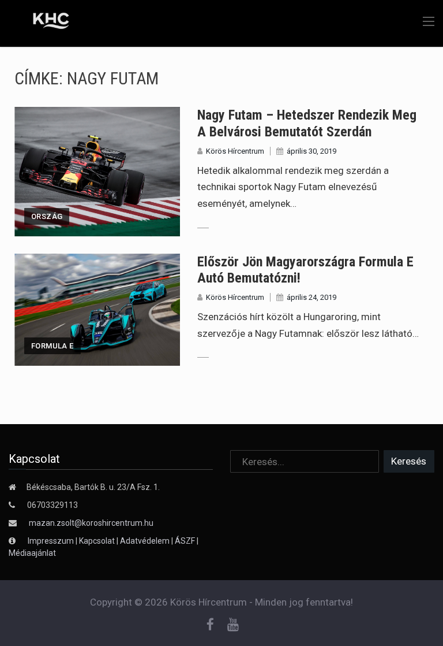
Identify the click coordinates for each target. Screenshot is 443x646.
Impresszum (52, 540)
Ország (46, 216)
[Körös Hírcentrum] (42, 22)
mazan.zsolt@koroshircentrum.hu (91, 523)
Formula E (52, 345)
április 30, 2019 (311, 151)
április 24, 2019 (311, 297)
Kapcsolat (97, 540)
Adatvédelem (145, 540)
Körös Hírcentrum (235, 151)
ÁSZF (185, 540)
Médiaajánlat (32, 553)
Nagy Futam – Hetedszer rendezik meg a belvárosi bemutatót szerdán (306, 123)
